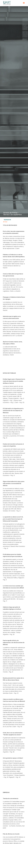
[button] (23, 2)
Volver (5, 221)
